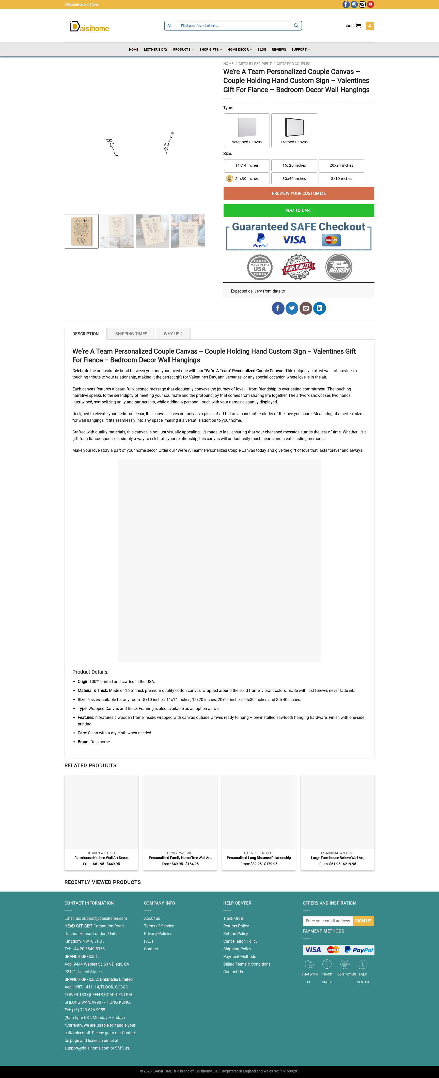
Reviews (279, 49)
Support (299, 49)
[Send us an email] (362, 4)
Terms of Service (159, 926)
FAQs (148, 941)
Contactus (346, 974)
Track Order (233, 918)
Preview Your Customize (299, 193)
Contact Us (233, 971)
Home (133, 49)
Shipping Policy (237, 948)
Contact (151, 948)
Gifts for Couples (293, 64)
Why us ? (173, 333)
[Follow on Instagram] (354, 4)
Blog (262, 49)
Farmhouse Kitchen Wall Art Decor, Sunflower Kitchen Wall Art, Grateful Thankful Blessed (101, 858)
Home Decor (238, 49)
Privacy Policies (158, 933)
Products (182, 49)
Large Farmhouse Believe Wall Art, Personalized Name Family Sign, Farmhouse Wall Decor (337, 858)
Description (85, 333)
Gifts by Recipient (255, 64)
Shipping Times (131, 333)
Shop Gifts (209, 49)
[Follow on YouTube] (370, 4)
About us (152, 918)
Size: (227, 153)
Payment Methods (239, 956)
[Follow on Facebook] (346, 4)
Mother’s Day (156, 49)
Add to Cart (299, 210)
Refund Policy (235, 933)
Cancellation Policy (240, 941)
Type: (228, 107)
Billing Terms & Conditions (247, 964)
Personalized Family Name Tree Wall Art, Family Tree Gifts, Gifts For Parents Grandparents (180, 858)
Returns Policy (236, 926)
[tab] (86, 334)
